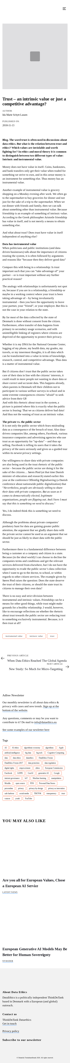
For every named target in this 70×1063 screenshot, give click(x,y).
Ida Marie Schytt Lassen (14, 114)
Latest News (10, 892)
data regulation (50, 763)
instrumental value (14, 636)
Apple (61, 748)
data (6, 758)
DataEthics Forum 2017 (14, 763)
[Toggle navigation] (55, 8)
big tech (39, 753)
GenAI (30, 773)
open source (20, 783)
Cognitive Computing (56, 753)
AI (6, 748)
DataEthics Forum (46, 758)
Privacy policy (10, 1031)
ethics (37, 768)
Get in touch (9, 1023)
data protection (33, 763)
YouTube (28, 798)
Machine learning (39, 778)
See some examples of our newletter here (25, 729)
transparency (51, 793)
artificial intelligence (12, 753)
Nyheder (7, 961)
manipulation (56, 778)
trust (52, 636)
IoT (26, 778)
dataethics (30, 758)
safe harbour (9, 793)
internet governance (12, 778)
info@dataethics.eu (45, 722)
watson (7, 798)
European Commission (54, 768)
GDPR (20, 773)
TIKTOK (37, 793)
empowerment (24, 768)
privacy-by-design (36, 788)
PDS (32, 783)
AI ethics (15, 748)
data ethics (17, 758)
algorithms (49, 748)
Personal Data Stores (47, 783)
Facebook (8, 773)
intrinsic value (36, 636)
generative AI (43, 773)
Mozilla (7, 783)
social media (24, 793)
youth (17, 798)
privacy (21, 788)
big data (28, 753)
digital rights (9, 768)
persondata (9, 788)
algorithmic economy (32, 748)
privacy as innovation (56, 788)
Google (57, 773)
